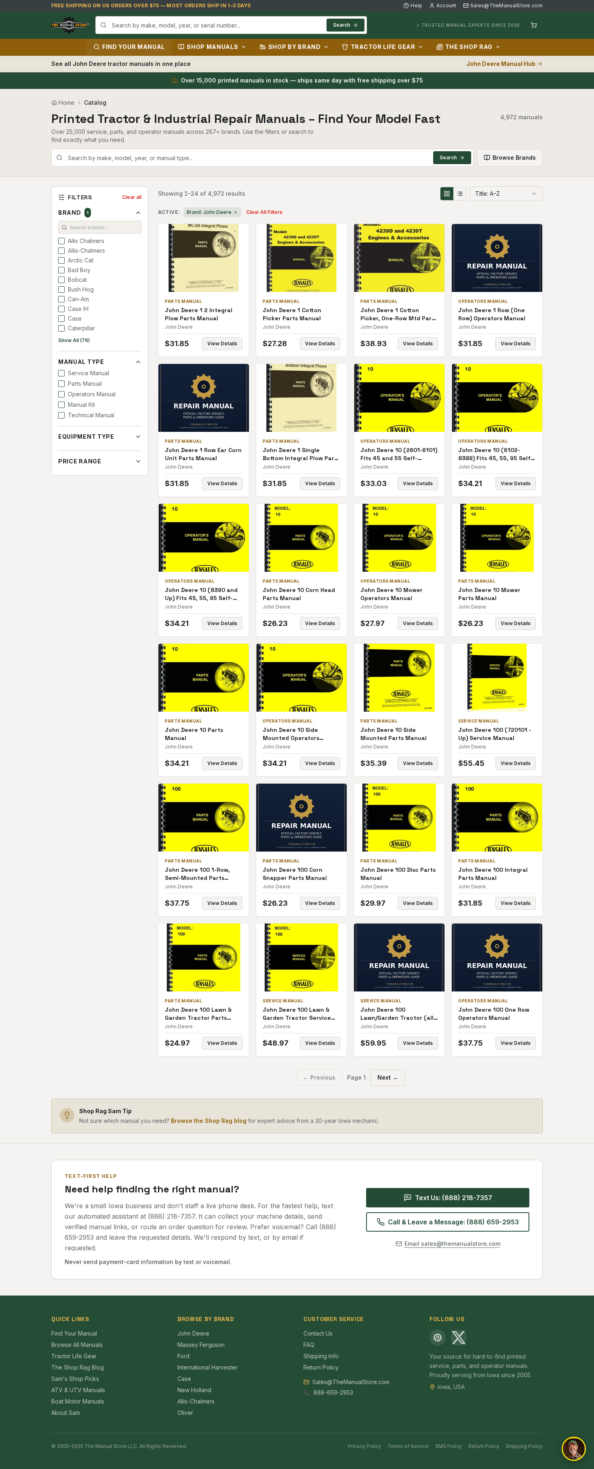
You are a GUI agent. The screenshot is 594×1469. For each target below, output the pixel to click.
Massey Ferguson (201, 1344)
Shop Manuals (212, 46)
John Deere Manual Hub (500, 63)
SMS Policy (448, 1446)
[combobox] (231, 25)
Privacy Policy (364, 1446)
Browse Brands (514, 157)
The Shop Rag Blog (77, 1367)
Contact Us (318, 1333)
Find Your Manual (133, 46)
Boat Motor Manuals (77, 1401)
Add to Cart (209, 258)
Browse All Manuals (77, 1344)
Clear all (131, 197)
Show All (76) (74, 340)
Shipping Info (321, 1356)
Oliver (185, 1412)
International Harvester (207, 1367)
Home (66, 102)
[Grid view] (446, 193)
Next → (387, 1077)
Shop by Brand (294, 46)
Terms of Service (408, 1446)
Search (341, 25)
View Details (222, 343)
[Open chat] (574, 1449)
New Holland (194, 1390)
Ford (183, 1356)
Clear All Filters (264, 212)
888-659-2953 (333, 1392)
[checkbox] (61, 241)
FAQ (308, 1344)
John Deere (193, 1333)
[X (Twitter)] (459, 1337)
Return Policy (321, 1367)
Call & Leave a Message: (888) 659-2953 (453, 1222)
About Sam (65, 1412)
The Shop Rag (469, 46)
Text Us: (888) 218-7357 (453, 1198)
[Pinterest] (438, 1337)
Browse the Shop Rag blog (208, 1120)
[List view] (459, 193)
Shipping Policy (524, 1446)
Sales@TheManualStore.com (506, 5)
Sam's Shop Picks (75, 1378)
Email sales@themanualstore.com (452, 1243)
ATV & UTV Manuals (78, 1390)
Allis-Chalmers (196, 1401)
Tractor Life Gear (383, 46)
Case (184, 1378)
